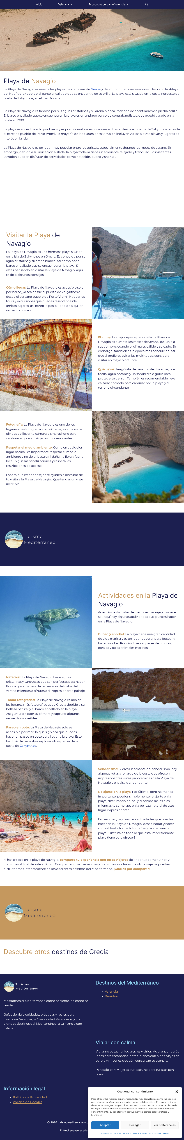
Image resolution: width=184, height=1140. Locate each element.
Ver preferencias (165, 1125)
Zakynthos (28, 745)
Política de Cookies (111, 1133)
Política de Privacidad (135, 1133)
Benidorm (113, 996)
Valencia (63, 4)
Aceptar (105, 1125)
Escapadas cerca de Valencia (107, 4)
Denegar (135, 1125)
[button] (177, 1091)
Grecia (96, 89)
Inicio (39, 4)
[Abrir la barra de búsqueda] (146, 4)
